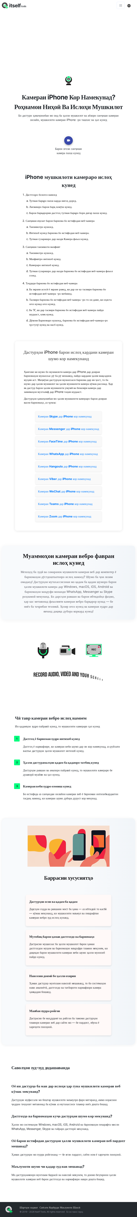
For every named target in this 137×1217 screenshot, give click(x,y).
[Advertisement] (68, 37)
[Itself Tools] (68, 664)
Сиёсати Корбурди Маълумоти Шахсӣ (60, 1207)
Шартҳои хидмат (29, 1207)
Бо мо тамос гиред (74, 1211)
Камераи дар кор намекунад (65, 416)
